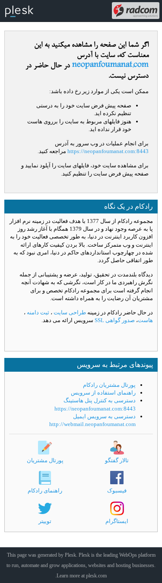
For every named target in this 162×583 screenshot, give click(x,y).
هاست (145, 320)
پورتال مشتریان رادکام (109, 385)
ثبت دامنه (38, 312)
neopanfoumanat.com (110, 65)
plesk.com (96, 576)
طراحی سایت (69, 312)
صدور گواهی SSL (114, 320)
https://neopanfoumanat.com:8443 (108, 151)
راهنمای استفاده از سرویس (103, 392)
